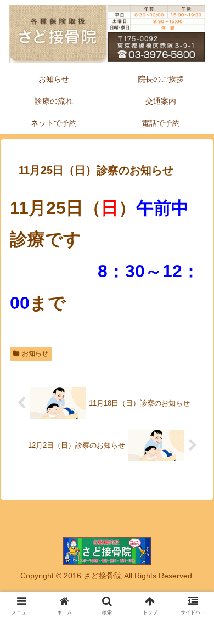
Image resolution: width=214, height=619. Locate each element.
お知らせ (35, 353)
